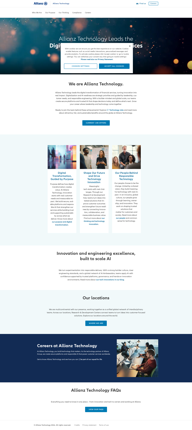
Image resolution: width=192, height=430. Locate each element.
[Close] (129, 46)
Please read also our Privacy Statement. (97, 59)
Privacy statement (89, 425)
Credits (77, 425)
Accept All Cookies (114, 66)
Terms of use (104, 425)
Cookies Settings (80, 66)
